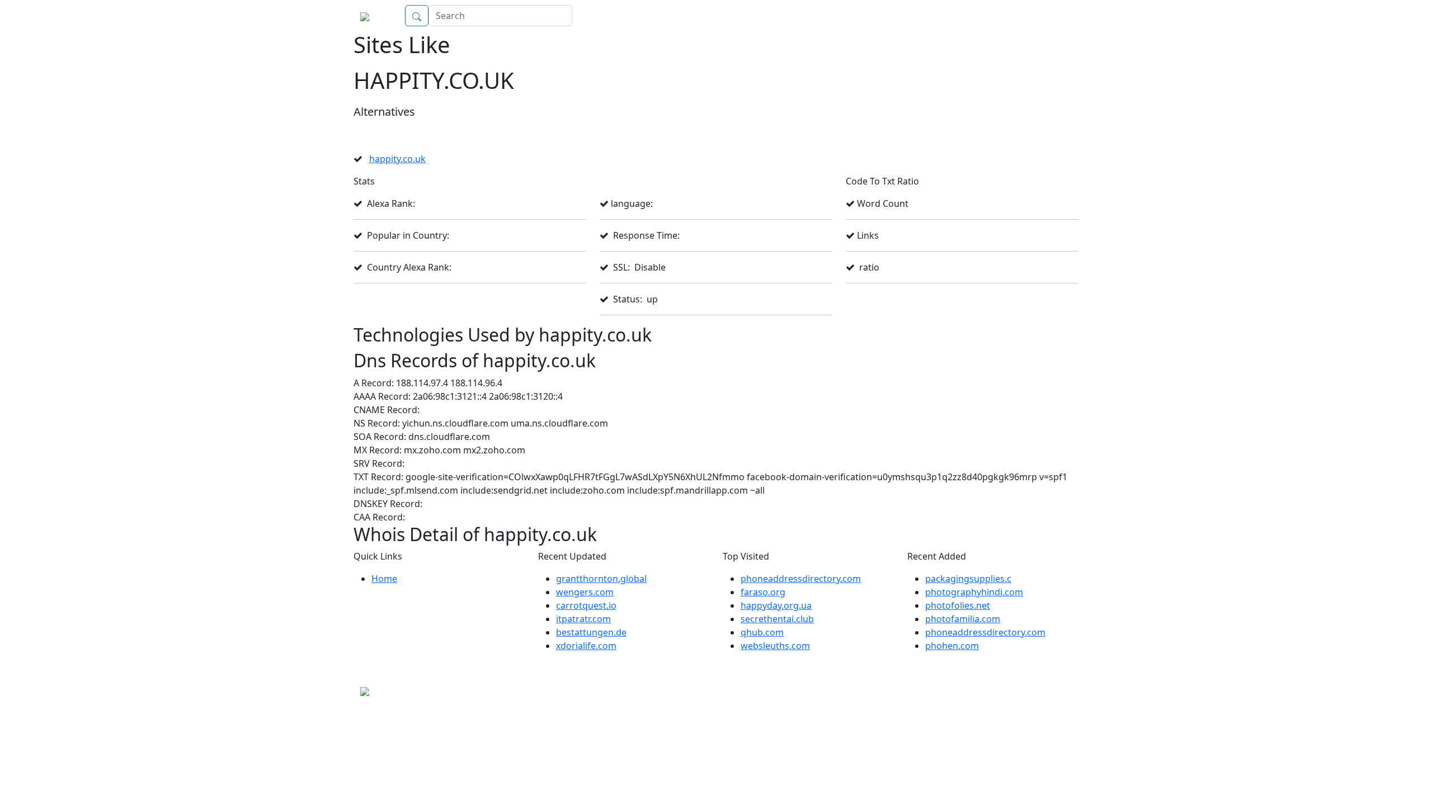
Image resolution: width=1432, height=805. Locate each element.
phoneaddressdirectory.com (801, 578)
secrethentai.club (777, 619)
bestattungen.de (591, 632)
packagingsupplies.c (968, 578)
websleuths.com (775, 646)
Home (1054, 16)
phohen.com (952, 646)
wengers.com (585, 592)
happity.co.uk (397, 159)
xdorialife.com (586, 646)
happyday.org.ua (776, 605)
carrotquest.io (586, 605)
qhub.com (762, 632)
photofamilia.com (962, 619)
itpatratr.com (583, 619)
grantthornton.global (601, 578)
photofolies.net (957, 605)
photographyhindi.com (974, 592)
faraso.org (763, 592)
